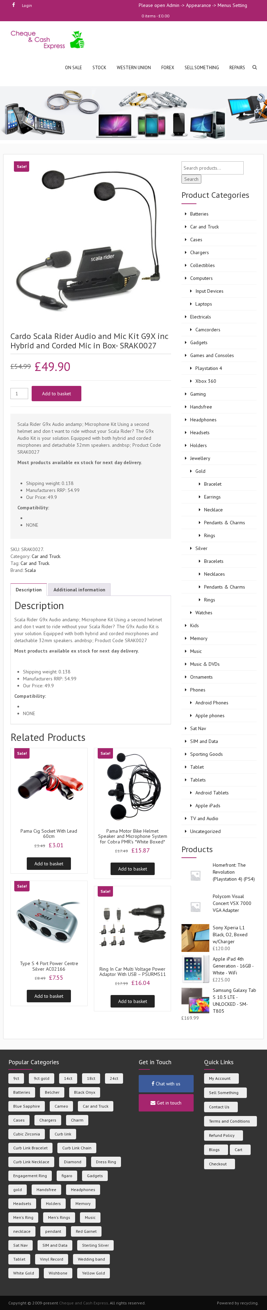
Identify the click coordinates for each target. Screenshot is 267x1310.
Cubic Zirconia (26, 1134)
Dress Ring (106, 1161)
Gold (200, 471)
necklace (22, 1231)
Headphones (203, 420)
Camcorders (207, 329)
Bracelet (212, 484)
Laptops (203, 304)
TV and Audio (204, 818)
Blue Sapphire (26, 1106)
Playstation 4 (208, 368)
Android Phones (211, 703)
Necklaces (214, 574)
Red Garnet (86, 1231)
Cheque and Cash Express (83, 1302)
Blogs (214, 1149)
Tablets (198, 780)
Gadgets (199, 342)
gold (17, 1189)
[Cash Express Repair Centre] (48, 39)
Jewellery (200, 458)
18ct (91, 1078)
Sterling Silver (95, 1245)
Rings (209, 535)
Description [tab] (29, 590)
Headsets (200, 432)
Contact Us (219, 1106)
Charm (77, 1120)
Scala (30, 570)
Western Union (134, 68)
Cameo (61, 1106)
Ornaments (201, 677)
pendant (53, 1231)
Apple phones (210, 715)
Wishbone (58, 1273)
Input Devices (209, 291)
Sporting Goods (206, 754)
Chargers (199, 252)
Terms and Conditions (229, 1121)
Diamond (72, 1161)
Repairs (237, 68)
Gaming (198, 394)
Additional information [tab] (79, 590)
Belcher (52, 1092)
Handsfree (201, 407)
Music (196, 651)
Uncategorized (205, 831)
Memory (199, 638)
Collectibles (202, 265)
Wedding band (91, 1259)
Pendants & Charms (224, 522)
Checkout (218, 1163)
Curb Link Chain (76, 1147)
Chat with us (167, 1084)
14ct (68, 1078)
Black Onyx (84, 1092)
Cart (238, 1149)
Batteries (199, 214)
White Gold (23, 1273)
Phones (197, 690)
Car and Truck (46, 556)
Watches (203, 612)
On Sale (73, 68)
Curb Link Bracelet (30, 1147)
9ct (16, 1078)
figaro (67, 1175)
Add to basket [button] (48, 863)
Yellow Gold (93, 1273)
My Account (219, 1078)
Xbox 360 (205, 381)
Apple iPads (207, 805)
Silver (201, 548)
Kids (194, 625)
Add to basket (56, 393)
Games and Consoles (212, 355)
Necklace (213, 510)
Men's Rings (59, 1217)
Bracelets (214, 561)
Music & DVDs (205, 664)
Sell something (202, 68)
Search (191, 179)
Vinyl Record (51, 1259)
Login (27, 5)
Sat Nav (198, 728)
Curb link (63, 1134)
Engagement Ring (30, 1175)
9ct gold (41, 1078)
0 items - (155, 15)
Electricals (200, 317)
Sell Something (223, 1092)
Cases (196, 239)
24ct (114, 1078)
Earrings (212, 497)
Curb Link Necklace (31, 1161)
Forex (167, 68)
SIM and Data (204, 741)
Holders (198, 445)
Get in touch (168, 1103)
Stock (99, 68)
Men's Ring (23, 1217)
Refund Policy (222, 1135)
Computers (201, 278)
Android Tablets (212, 793)
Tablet (197, 767)
